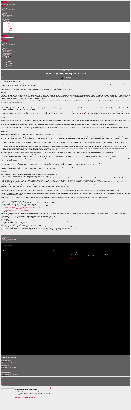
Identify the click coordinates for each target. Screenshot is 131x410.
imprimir (5, 240)
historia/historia (6, 12)
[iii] (82, 113)
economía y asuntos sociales (9, 9)
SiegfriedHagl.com (5, 3)
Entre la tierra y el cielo (6, 372)
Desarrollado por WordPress (8, 383)
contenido (5, 8)
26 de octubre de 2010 (67, 78)
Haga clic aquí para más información (25, 397)
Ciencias (5, 10)
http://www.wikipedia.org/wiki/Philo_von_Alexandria (15, 210)
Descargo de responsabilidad (9, 239)
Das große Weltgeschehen (6, 360)
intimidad (5, 238)
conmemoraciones (7, 18)
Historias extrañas (7, 19)
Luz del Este (3, 369)
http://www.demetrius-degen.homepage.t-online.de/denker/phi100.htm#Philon (22, 207)
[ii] (57, 113)
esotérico (5, 14)
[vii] (7, 182)
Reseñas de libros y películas (9, 16)
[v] (116, 124)
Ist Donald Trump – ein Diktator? (8, 362)
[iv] (55, 124)
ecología (5, 13)
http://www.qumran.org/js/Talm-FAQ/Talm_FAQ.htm (15, 209)
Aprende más (71, 258)
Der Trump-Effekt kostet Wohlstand (8, 367)
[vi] (77, 181)
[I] (46, 98)
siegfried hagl (6, 237)
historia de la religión (7, 15)
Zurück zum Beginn (5, 365)
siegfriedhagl (68, 77)
